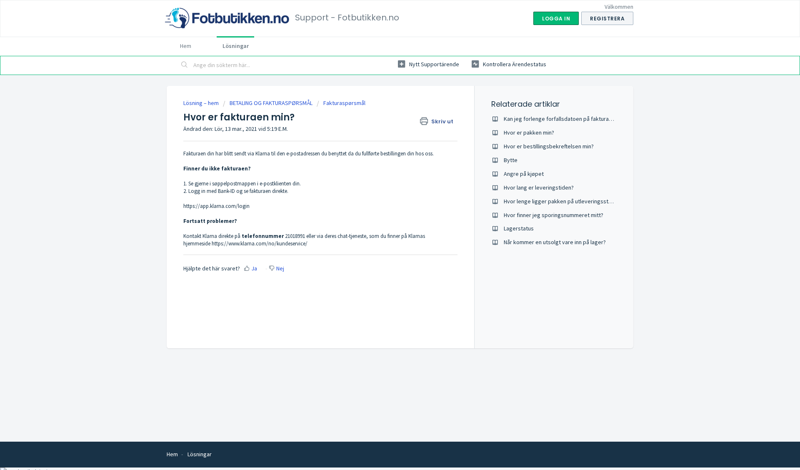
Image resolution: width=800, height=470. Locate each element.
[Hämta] (384, 125)
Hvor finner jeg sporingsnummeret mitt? (553, 215)
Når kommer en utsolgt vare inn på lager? (555, 242)
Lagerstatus (519, 228)
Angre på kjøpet (524, 174)
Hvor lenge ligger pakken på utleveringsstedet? (563, 201)
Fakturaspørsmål (344, 103)
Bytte (511, 160)
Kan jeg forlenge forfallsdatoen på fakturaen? (561, 118)
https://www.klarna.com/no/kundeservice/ (260, 243)
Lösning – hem (201, 103)
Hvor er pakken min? (529, 132)
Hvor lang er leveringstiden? (539, 187)
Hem (185, 46)
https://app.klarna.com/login (216, 206)
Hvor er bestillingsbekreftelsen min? (549, 146)
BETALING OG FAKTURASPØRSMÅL (271, 103)
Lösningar (235, 46)
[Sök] (184, 65)
